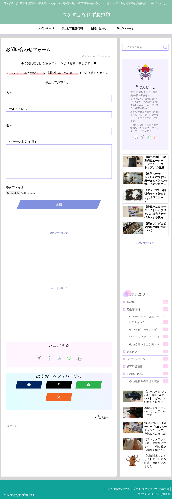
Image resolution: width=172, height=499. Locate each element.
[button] (78, 358)
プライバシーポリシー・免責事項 (151, 488)
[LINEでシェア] (68, 358)
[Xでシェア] (39, 358)
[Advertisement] (59, 258)
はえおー (145, 87)
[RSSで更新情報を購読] (59, 397)
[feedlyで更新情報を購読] (88, 385)
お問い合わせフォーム (118, 488)
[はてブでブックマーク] (58, 358)
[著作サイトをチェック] (29, 385)
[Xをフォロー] (59, 385)
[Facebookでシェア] (48, 358)
